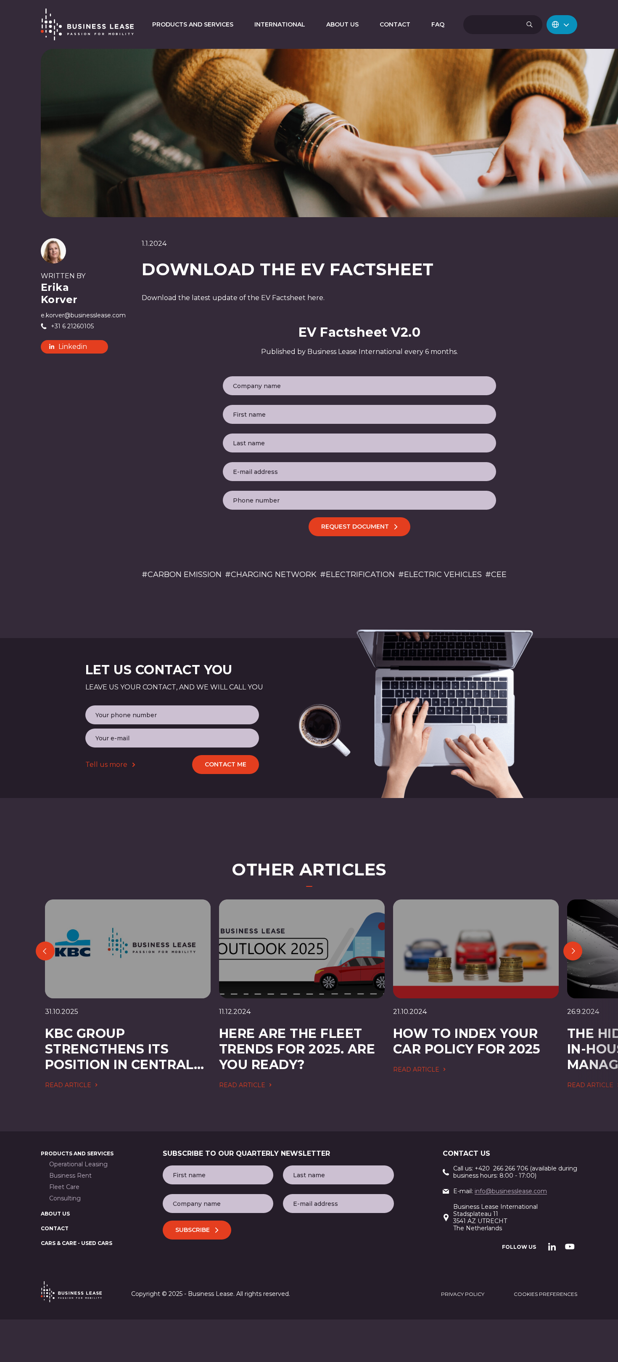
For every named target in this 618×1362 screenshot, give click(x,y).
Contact (55, 1228)
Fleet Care (64, 1187)
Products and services (77, 1153)
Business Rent (70, 1175)
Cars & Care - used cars (76, 1243)
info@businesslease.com (511, 1191)
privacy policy (462, 1294)
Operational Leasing (78, 1164)
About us (55, 1213)
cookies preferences (545, 1294)
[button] (562, 24)
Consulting (65, 1198)
